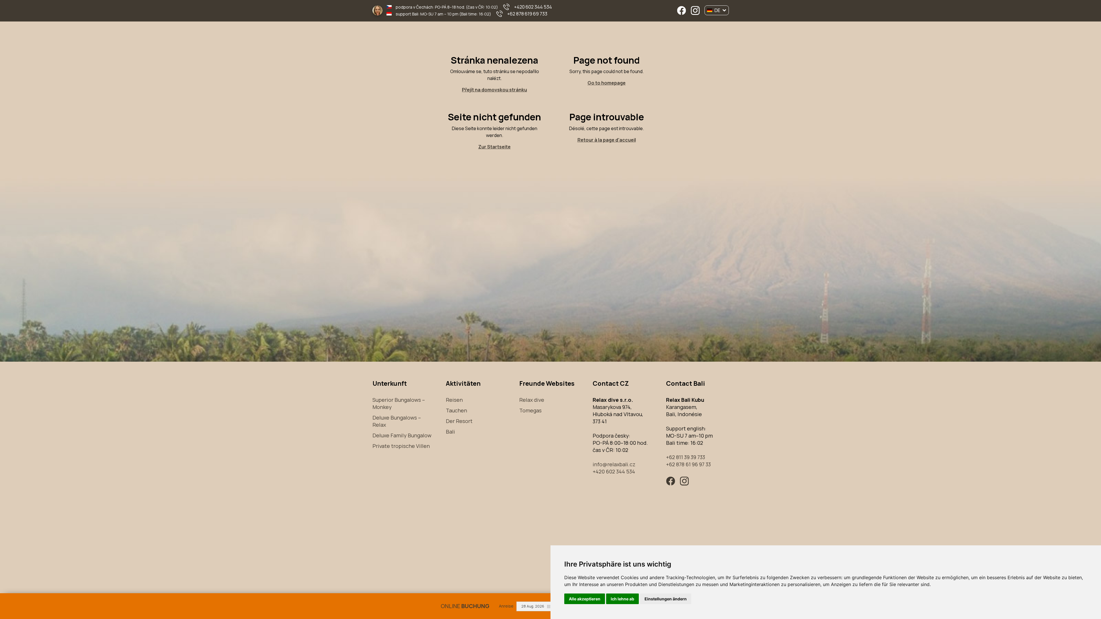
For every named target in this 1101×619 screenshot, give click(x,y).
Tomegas (530, 410)
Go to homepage (606, 83)
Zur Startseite (494, 147)
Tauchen (456, 410)
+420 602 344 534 (533, 7)
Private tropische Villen (401, 445)
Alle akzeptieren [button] (584, 598)
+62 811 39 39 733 (685, 457)
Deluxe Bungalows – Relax (396, 421)
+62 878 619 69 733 (527, 14)
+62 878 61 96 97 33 (688, 464)
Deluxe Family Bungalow (402, 435)
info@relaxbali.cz (614, 464)
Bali (450, 431)
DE (717, 10)
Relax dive (531, 399)
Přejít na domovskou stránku (494, 90)
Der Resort (459, 421)
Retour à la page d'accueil (606, 140)
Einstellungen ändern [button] (666, 598)
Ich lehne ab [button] (622, 598)
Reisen (454, 399)
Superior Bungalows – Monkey (398, 403)
